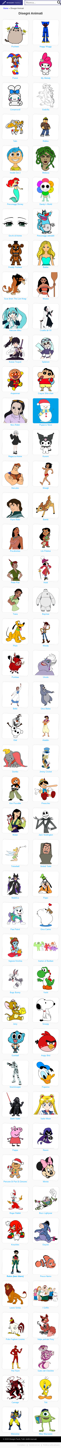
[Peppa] (15, 1136)
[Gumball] (15, 1041)
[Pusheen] (15, 32)
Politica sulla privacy (51, 1445)
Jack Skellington (46, 835)
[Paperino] (45, 1072)
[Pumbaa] (15, 663)
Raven (45, 1150)
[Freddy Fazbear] (15, 253)
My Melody (45, 78)
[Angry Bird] (45, 1041)
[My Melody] (45, 64)
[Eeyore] (45, 1230)
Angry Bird (45, 1055)
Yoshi (45, 992)
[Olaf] (15, 726)
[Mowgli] (45, 473)
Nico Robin (15, 425)
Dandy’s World (46, 204)
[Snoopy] (45, 1009)
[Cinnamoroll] (15, 95)
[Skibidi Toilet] (45, 852)
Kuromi (46, 456)
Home (5, 8)
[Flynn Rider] (15, 505)
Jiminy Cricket (46, 772)
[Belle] (15, 694)
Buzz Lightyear (45, 1213)
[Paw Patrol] (15, 915)
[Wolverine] (15, 1419)
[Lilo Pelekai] (45, 536)
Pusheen (15, 46)
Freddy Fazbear (15, 267)
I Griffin (45, 1308)
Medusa (45, 173)
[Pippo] (45, 883)
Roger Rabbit (15, 1213)
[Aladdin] (45, 726)
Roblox (46, 141)
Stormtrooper (15, 1087)
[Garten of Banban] (45, 946)
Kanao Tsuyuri (15, 362)
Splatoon (45, 362)
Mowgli (46, 488)
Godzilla (45, 109)
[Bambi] (45, 505)
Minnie (46, 1182)
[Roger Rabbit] (15, 1199)
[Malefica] (15, 883)
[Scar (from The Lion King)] (15, 284)
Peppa (15, 1150)
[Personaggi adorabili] (45, 221)
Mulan (15, 835)
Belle (15, 709)
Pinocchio (45, 803)
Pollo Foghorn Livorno (15, 1339)
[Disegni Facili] (11, 2)
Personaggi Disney (15, 204)
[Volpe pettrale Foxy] (45, 1325)
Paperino (45, 1087)
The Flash (15, 1371)
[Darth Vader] (15, 1104)
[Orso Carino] (45, 915)
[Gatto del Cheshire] (45, 1356)
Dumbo (15, 772)
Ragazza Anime (15, 456)
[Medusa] (45, 158)
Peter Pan (15, 582)
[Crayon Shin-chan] (45, 379)
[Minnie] (45, 1167)
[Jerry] (15, 1009)
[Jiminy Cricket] (45, 757)
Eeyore (46, 1245)
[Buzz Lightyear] (45, 1199)
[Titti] (45, 1388)
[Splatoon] (45, 347)
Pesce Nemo (45, 1276)
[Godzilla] (45, 95)
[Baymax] (45, 599)
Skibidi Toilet (45, 866)
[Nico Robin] (15, 410)
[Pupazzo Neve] (45, 410)
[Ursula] (45, 663)
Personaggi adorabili (45, 236)
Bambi (45, 519)
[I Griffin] (45, 1293)
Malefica (15, 898)
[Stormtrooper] (15, 1072)
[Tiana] (15, 599)
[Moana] (45, 284)
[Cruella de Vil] (45, 316)
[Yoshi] (45, 978)
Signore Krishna (15, 961)
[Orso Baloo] (45, 694)
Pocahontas (15, 551)
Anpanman (15, 393)
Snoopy (45, 1024)
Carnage (15, 1402)
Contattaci (21, 1445)
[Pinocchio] (45, 789)
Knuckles (15, 1245)
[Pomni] (15, 64)
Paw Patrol (15, 929)
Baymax (45, 614)
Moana (46, 299)
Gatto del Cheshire (46, 1371)
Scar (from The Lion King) (15, 299)
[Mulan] (15, 820)
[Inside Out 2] (15, 158)
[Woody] (45, 631)
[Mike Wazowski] (45, 1419)
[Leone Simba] (15, 1293)
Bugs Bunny (15, 992)
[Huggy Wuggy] (45, 32)
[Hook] (45, 568)
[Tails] (15, 127)
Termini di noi (34, 1445)
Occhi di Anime (15, 236)
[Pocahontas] (15, 536)
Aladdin (45, 740)
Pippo (45, 898)
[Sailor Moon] (45, 1104)
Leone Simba (15, 1308)
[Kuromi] (45, 442)
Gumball (15, 1055)
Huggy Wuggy (46, 46)
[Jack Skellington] (45, 820)
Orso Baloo (45, 709)
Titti (45, 1402)
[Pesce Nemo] (45, 1262)
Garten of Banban (45, 961)
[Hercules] (15, 473)
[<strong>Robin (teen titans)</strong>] (15, 1262)
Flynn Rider (15, 519)
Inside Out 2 (15, 173)
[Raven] (45, 1136)
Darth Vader (15, 1119)
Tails (15, 141)
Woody (46, 646)
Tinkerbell (15, 866)
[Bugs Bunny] (15, 978)
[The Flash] (15, 1356)
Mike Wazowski (45, 1434)
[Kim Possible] (15, 789)
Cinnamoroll (15, 109)
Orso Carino (46, 929)
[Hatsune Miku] (15, 316)
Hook (46, 582)
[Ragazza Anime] (15, 442)
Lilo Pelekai (46, 551)
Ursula (45, 677)
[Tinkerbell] (15, 852)
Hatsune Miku (15, 330)
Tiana (15, 614)
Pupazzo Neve (45, 425)
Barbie (45, 267)
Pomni (15, 78)
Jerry (15, 1024)
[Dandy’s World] (45, 190)
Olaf (15, 740)
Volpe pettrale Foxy (45, 1339)
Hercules (15, 488)
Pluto (15, 646)
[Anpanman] (15, 379)
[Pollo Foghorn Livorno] (15, 1325)
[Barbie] (45, 253)
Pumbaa (15, 677)
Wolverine (15, 1434)
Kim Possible (15, 803)
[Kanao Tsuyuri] (15, 347)
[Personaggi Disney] (15, 190)
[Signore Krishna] (15, 946)
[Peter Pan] (15, 568)
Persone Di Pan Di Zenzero (15, 1182)
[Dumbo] (15, 757)
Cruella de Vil (45, 330)
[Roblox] (45, 127)
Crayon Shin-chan (45, 393)
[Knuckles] (15, 1230)
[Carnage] (15, 1388)
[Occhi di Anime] (15, 221)
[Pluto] (15, 631)
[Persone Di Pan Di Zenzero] (15, 1167)
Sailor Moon (46, 1119)
